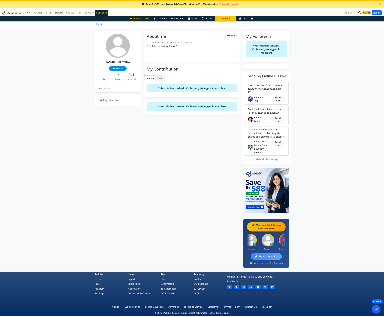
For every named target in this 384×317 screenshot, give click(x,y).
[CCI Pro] (266, 191)
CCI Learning (201, 283)
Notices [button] (70, 12)
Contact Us (250, 306)
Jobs (245, 18)
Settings (99, 293)
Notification (134, 288)
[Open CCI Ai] (376, 309)
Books (194, 18)
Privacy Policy (232, 306)
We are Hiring (132, 306)
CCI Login (267, 306)
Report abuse (110, 100)
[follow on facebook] (236, 287)
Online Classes (266, 76)
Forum (98, 279)
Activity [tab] (150, 78)
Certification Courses (140, 293)
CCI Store (101, 12)
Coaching (179, 18)
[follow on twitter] (229, 287)
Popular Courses (141, 18)
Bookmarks (167, 283)
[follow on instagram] (243, 287)
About (115, 306)
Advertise (173, 306)
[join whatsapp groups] (265, 287)
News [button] (28, 12)
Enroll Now (278, 99)
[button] (358, 12)
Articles (99, 274)
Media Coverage (154, 306)
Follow (119, 68)
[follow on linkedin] (251, 287)
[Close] (380, 4)
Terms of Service (193, 306)
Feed (163, 279)
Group (201, 288)
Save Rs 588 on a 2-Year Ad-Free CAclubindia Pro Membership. (192, 4)
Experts (132, 279)
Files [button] (79, 12)
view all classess (265, 159)
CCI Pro (208, 18)
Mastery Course (226, 18)
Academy (161, 18)
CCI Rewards (168, 293)
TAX (163, 274)
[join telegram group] (272, 287)
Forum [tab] (160, 78)
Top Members (169, 288)
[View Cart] (253, 18)
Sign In (376, 12)
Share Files (134, 283)
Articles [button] (38, 12)
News (131, 274)
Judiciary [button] (89, 12)
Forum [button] (48, 12)
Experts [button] (59, 12)
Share (233, 35)
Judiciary (99, 288)
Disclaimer (213, 306)
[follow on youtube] (258, 287)
